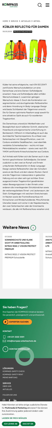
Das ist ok (28, 424)
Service (14, 21)
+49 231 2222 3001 (15, 337)
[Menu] (47, 5)
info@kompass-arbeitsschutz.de (21, 341)
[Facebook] (9, 401)
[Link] (33, 228)
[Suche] (40, 5)
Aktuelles (26, 21)
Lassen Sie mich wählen (14, 418)
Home (5, 21)
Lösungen (8, 368)
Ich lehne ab (10, 424)
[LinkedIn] (15, 401)
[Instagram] (4, 401)
